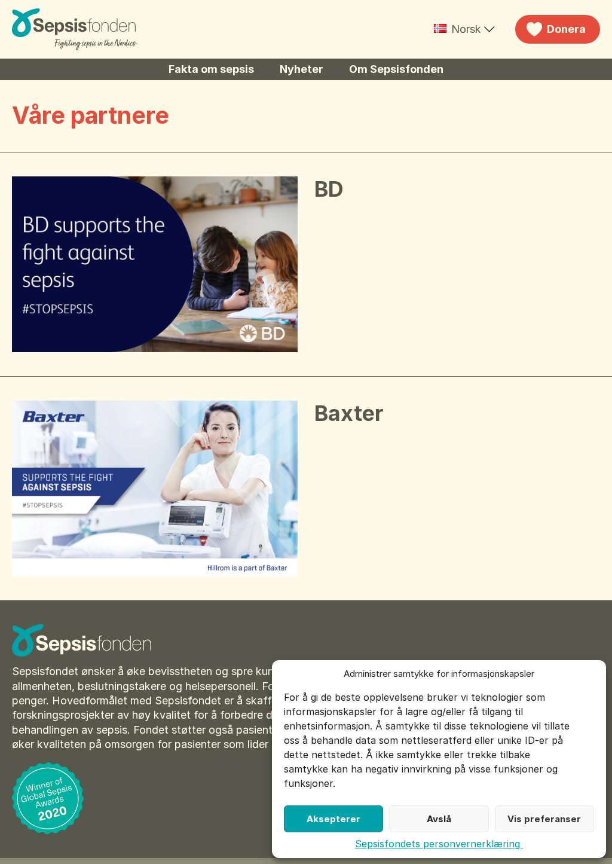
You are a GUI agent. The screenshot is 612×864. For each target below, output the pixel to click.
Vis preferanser (544, 819)
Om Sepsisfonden (396, 69)
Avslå (439, 819)
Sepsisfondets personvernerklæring (439, 844)
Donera (566, 29)
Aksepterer (333, 819)
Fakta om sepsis (211, 69)
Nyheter (301, 69)
